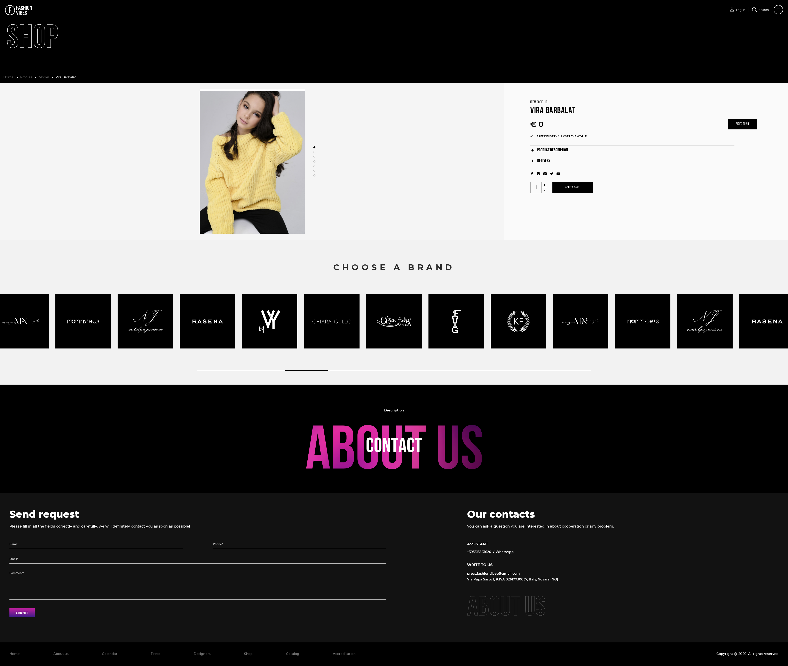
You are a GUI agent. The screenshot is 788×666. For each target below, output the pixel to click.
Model (44, 77)
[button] (314, 147)
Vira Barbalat (66, 77)
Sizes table (742, 124)
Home (8, 77)
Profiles (26, 77)
